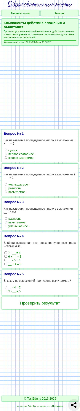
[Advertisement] (40, 87)
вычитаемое (16, 192)
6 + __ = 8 (14, 256)
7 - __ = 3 (13, 252)
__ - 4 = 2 (14, 287)
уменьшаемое (18, 184)
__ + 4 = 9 (14, 264)
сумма (12, 150)
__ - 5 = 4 (13, 260)
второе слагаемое (20, 157)
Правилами (57, 406)
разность (14, 188)
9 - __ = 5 (14, 291)
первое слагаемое (21, 154)
